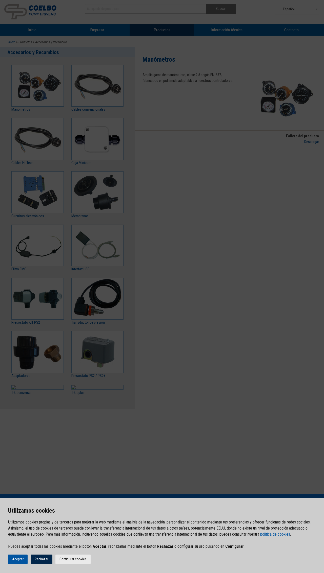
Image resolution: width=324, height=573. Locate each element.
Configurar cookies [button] (73, 559)
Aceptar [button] (18, 559)
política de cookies (275, 534)
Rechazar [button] (41, 559)
